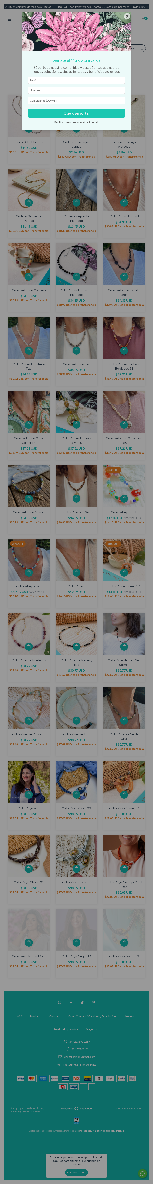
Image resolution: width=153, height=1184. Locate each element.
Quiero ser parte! (76, 113)
